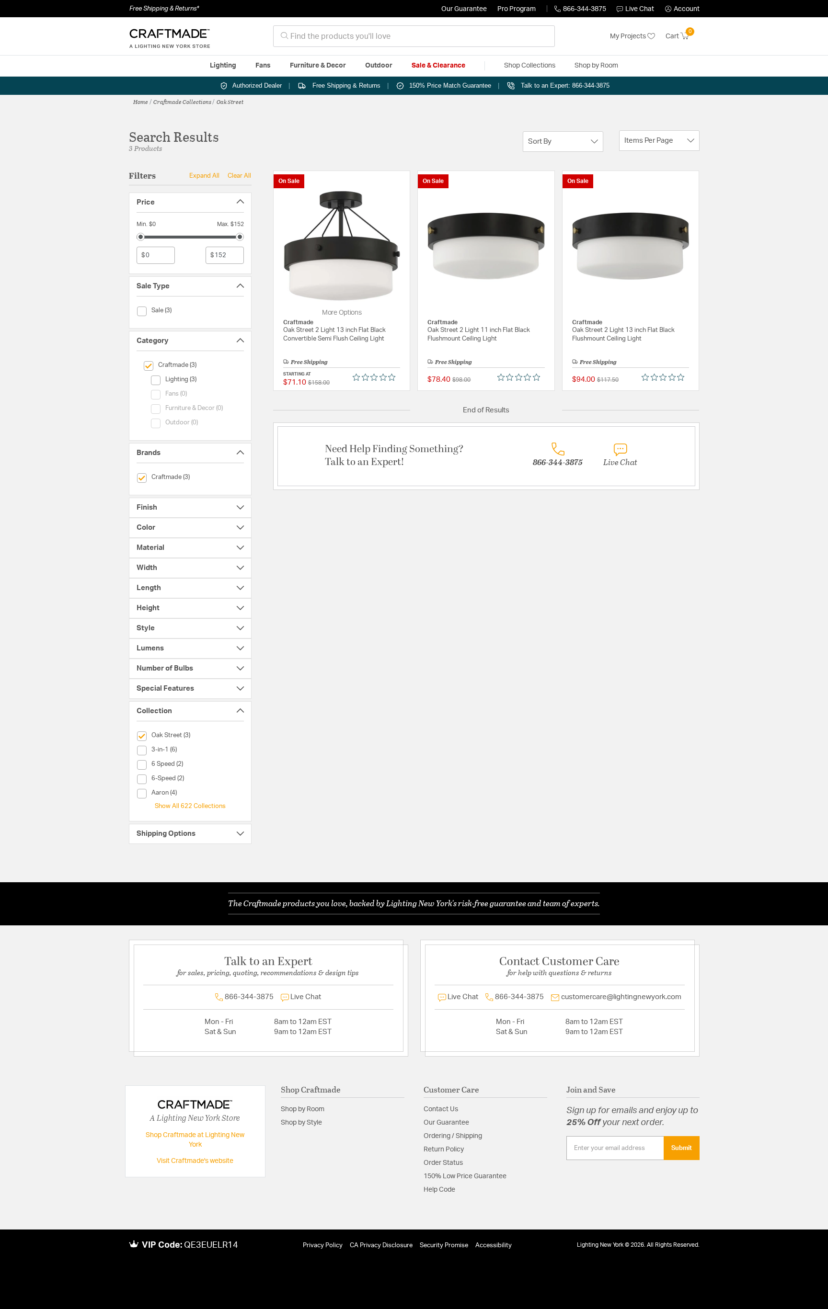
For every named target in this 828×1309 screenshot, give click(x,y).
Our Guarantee (464, 9)
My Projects (628, 36)
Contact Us (441, 1109)
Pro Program (516, 9)
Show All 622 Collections (190, 806)
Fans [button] (263, 65)
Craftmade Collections (182, 101)
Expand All (204, 175)
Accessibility (493, 1245)
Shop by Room (302, 1109)
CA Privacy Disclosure (381, 1245)
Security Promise (444, 1245)
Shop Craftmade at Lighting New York (195, 1140)
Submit (681, 1148)
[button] (682, 9)
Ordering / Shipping (453, 1136)
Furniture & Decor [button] (318, 65)
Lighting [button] (223, 65)
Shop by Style (301, 1122)
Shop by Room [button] (596, 65)
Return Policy (444, 1149)
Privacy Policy (323, 1245)
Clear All (239, 175)
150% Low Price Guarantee (465, 1176)
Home (140, 101)
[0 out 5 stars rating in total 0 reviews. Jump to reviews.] (376, 377)
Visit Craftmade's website (195, 1161)
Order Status (443, 1163)
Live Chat (639, 9)
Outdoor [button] (378, 65)
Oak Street (230, 101)
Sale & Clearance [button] (438, 65)
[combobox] (414, 36)
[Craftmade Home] (169, 36)
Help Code (439, 1189)
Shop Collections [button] (529, 65)
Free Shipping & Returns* (164, 8)
